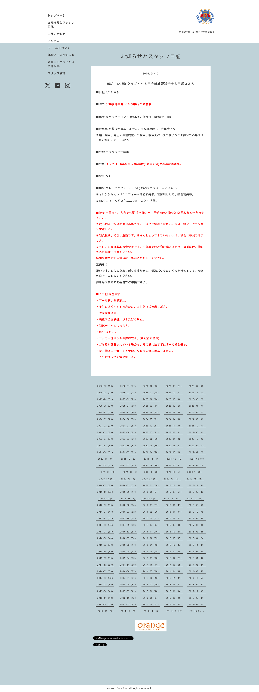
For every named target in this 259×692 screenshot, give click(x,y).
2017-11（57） (105, 518)
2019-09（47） (128, 491)
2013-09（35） (105, 584)
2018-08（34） (128, 505)
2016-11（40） (151, 531)
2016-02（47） (128, 544)
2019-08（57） (151, 491)
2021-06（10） (151, 465)
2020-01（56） (151, 485)
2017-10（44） (128, 518)
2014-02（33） (105, 577)
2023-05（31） (197, 432)
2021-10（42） (175, 458)
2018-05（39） (197, 505)
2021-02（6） (130, 471)
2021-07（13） (128, 465)
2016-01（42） (151, 544)
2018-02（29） (151, 511)
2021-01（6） (152, 471)
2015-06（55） (197, 551)
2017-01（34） (105, 531)
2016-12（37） (128, 531)
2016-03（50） (105, 544)
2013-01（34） (174, 591)
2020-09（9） (128, 478)
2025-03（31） (151, 405)
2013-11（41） (174, 577)
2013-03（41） (128, 591)
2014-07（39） (105, 571)
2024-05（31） (151, 419)
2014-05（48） (151, 571)
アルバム (54, 41)
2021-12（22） (129, 458)
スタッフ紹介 (57, 73)
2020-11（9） (195, 471)
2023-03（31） (128, 438)
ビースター (121, 688)
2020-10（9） (107, 478)
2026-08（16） (105, 386)
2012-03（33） (174, 604)
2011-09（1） (197, 611)
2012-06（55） (105, 604)
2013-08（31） (128, 584)
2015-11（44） (197, 544)
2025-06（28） (197, 399)
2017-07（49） (197, 518)
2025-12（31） (174, 392)
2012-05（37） (128, 604)
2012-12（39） (197, 591)
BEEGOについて (59, 48)
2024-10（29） (151, 412)
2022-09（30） (151, 445)
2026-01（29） (151, 392)
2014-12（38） (105, 564)
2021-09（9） (197, 458)
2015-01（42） (197, 558)
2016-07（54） (128, 538)
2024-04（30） (174, 419)
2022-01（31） (106, 458)
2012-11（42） (105, 597)
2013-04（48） (105, 591)
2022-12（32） (197, 438)
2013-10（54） (197, 577)
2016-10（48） (174, 531)
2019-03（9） (128, 498)
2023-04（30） (105, 438)
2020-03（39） (105, 485)
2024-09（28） (174, 412)
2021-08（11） (105, 465)
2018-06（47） (174, 505)
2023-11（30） (174, 425)
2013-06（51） (174, 584)
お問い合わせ (57, 34)
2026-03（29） (105, 392)
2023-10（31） (197, 425)
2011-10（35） (175, 611)
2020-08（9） (150, 478)
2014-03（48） (197, 571)
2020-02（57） (128, 485)
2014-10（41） (151, 564)
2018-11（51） (172, 498)
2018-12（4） (150, 498)
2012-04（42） (151, 604)
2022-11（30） (105, 445)
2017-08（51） (174, 518)
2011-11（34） (152, 611)
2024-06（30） (128, 419)
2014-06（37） (128, 571)
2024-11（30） (128, 412)
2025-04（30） (128, 405)
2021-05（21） (174, 465)
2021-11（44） (152, 458)
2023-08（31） (128, 432)
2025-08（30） (151, 399)
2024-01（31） (128, 425)
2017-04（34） (151, 524)
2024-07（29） (105, 419)
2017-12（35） (197, 511)
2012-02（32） (197, 604)
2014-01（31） (128, 577)
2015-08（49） (151, 551)
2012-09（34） (151, 597)
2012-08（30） (174, 597)
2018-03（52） (128, 511)
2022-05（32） (128, 452)
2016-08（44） (105, 538)
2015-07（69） (174, 551)
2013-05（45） (197, 584)
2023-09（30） (105, 432)
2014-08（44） (197, 564)
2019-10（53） (105, 491)
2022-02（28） (197, 452)
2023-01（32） (174, 438)
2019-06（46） (197, 491)
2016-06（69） (151, 538)
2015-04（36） (128, 558)
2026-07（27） (128, 386)
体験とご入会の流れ (61, 55)
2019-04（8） (107, 498)
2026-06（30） (151, 386)
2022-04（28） (151, 452)
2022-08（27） (174, 445)
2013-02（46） (151, 591)
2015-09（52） (128, 551)
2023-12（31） (151, 425)
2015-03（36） (151, 558)
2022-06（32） (105, 452)
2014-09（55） (174, 564)
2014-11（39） (128, 564)
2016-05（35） (174, 538)
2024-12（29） (105, 412)
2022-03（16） (174, 452)
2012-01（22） (106, 611)
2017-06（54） (105, 524)
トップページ (57, 15)
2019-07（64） (174, 491)
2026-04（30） (197, 386)
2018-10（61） (195, 498)
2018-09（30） (105, 505)
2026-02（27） (128, 392)
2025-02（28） (174, 405)
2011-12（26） (129, 611)
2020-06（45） (195, 478)
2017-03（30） (174, 524)
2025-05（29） (105, 405)
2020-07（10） (172, 478)
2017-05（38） (128, 524)
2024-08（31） (197, 412)
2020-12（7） (173, 471)
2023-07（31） (151, 432)
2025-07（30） (174, 399)
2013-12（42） (151, 577)
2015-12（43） (174, 544)
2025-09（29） (128, 399)
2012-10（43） (128, 597)
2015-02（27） (174, 558)
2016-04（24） (197, 538)
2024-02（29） (105, 425)
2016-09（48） (197, 531)
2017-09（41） (151, 518)
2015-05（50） (105, 558)
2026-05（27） (174, 386)
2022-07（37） (197, 445)
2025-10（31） (105, 399)
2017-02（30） (197, 524)
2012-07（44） (197, 597)
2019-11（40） (197, 485)
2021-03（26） (108, 471)
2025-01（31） (197, 405)
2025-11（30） (197, 392)
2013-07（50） (151, 584)
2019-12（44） (174, 485)
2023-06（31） (174, 432)
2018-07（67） (151, 505)
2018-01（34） (174, 511)
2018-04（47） (105, 511)
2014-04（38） (174, 571)
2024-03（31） (197, 419)
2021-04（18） (197, 465)
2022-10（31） (128, 445)
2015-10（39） (105, 551)
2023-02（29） (151, 438)
